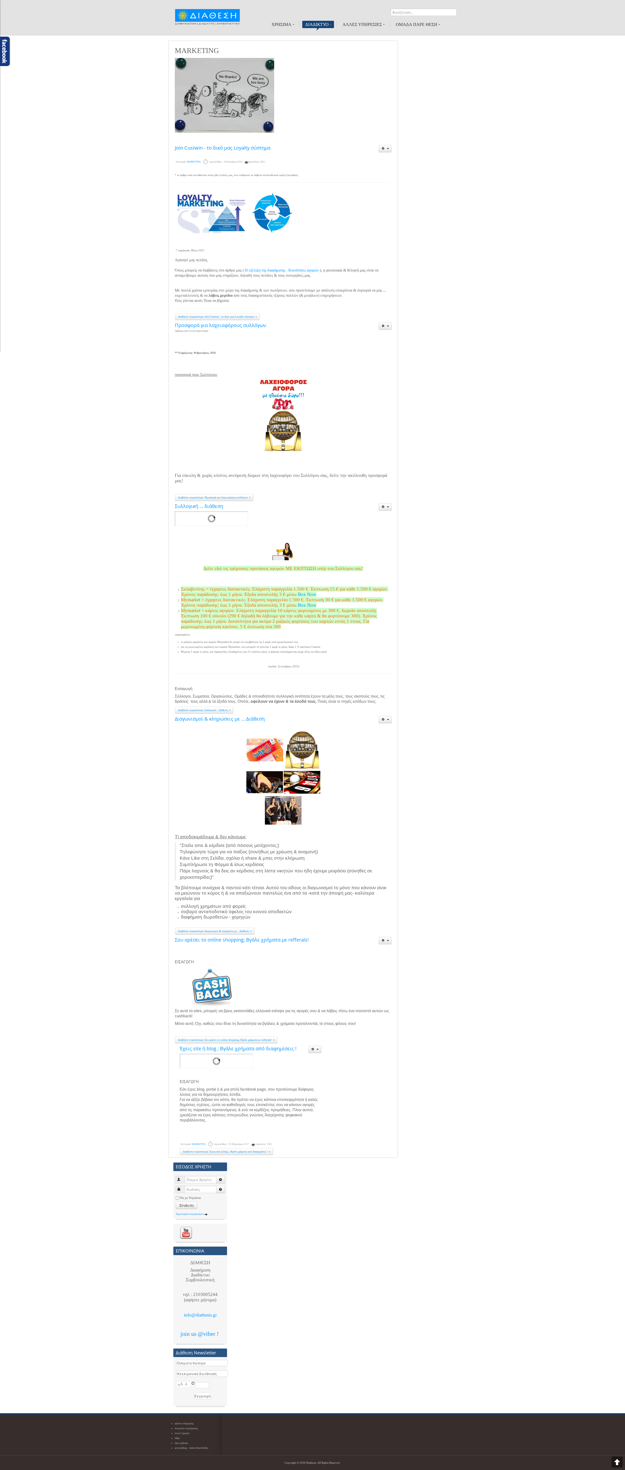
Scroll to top (617, 1462)
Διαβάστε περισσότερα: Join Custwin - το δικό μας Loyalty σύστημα (216, 316)
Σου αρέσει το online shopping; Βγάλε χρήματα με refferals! (242, 939)
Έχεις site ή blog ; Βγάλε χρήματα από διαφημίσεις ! (238, 1048)
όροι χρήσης (181, 1442)
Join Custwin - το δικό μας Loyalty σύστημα (223, 147)
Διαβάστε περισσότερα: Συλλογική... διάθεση (203, 710)
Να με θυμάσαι (190, 1198)
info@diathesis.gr (200, 1314)
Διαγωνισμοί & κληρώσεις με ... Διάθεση (220, 718)
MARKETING (194, 162)
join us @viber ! (200, 1334)
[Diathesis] (207, 19)
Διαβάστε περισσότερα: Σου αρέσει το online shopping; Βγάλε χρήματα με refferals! (225, 1039)
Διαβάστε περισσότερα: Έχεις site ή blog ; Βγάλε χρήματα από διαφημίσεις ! (225, 1151)
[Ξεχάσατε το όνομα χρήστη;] (220, 1179)
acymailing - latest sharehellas (191, 1447)
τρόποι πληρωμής (184, 1423)
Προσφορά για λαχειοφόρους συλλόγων (220, 325)
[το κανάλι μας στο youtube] (186, 1232)
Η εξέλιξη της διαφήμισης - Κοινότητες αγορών (282, 270)
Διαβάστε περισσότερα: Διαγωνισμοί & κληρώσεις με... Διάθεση (214, 931)
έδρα (177, 1438)
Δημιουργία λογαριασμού (190, 1213)
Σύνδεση (186, 1205)
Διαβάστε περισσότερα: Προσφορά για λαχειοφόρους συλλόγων (213, 497)
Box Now (307, 594)
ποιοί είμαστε (182, 1433)
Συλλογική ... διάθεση (199, 506)
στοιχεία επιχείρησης (186, 1428)
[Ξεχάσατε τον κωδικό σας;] (220, 1189)
